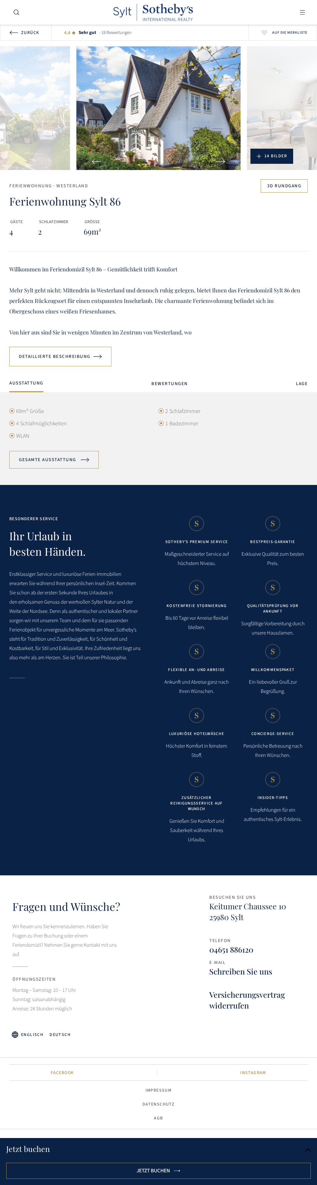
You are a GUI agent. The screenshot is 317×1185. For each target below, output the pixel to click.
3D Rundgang (284, 186)
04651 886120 (231, 949)
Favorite (264, 33)
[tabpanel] (158, 438)
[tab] (26, 385)
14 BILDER (275, 156)
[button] (302, 12)
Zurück (30, 33)
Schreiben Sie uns (240, 971)
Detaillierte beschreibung (54, 356)
